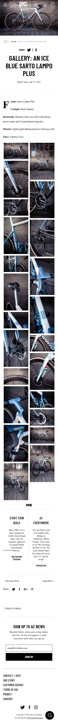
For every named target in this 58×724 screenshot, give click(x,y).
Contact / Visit (12, 675)
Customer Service (13, 684)
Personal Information (35, 718)
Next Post (47, 580)
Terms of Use (10, 689)
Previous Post (12, 580)
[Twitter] (29, 50)
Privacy (7, 694)
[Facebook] (36, 50)
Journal (13, 41)
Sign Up (29, 657)
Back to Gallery (13, 608)
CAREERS (8, 698)
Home (6, 41)
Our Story (9, 680)
